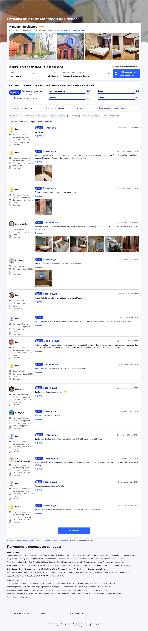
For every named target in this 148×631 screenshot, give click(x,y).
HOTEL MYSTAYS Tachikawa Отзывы (51, 565)
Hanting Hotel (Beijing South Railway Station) (24, 572)
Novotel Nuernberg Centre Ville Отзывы (111, 559)
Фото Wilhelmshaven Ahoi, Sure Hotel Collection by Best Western (86, 590)
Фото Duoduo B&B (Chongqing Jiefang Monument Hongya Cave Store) (33, 590)
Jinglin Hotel (108, 572)
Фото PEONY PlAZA (104, 587)
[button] (122, 4)
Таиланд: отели (29, 541)
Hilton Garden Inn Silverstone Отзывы (21, 565)
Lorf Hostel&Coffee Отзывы (97, 555)
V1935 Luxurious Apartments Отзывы (70, 555)
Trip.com (10, 541)
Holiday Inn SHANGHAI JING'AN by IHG (40, 576)
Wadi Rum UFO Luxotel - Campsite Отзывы (74, 594)
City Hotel (60, 576)
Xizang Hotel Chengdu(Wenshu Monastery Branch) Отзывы (42, 559)
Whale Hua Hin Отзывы (121, 565)
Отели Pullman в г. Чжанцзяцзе (58, 583)
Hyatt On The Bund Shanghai (54, 572)
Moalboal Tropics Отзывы (78, 565)
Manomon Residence (60, 541)
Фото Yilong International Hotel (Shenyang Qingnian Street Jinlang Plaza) (34, 587)
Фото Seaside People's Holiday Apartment (80, 587)
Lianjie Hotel (100, 569)
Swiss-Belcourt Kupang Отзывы (19, 569)
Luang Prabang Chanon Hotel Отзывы (21, 555)
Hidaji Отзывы (12, 559)
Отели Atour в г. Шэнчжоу (82, 583)
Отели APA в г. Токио (36, 583)
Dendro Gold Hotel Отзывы (17, 597)
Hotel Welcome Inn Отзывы (99, 565)
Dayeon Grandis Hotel (15, 576)
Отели (18, 541)
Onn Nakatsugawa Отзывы (45, 594)
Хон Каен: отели (43, 541)
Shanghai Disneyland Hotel (76, 572)
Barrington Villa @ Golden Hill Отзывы (107, 594)
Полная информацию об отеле (73, 30)
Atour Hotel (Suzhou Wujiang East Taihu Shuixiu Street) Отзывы (31, 562)
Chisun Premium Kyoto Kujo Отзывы (111, 562)
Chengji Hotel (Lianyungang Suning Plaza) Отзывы (76, 562)
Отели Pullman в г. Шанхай (105, 583)
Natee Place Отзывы (46, 555)
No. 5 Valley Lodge (122, 572)
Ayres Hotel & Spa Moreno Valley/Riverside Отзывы (52, 569)
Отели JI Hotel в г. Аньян (16, 583)
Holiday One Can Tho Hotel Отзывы (80, 559)
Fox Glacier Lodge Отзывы (84, 569)
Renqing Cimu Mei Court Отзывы (122, 555)
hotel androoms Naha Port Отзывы (20, 594)
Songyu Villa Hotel (95, 572)
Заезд (13, 72)
